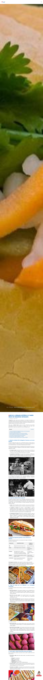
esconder (32, 429)
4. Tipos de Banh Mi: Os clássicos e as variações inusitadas (18, 434)
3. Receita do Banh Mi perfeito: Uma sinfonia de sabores (18, 433)
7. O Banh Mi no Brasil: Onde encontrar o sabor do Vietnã (18, 437)
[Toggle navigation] (41, 2)
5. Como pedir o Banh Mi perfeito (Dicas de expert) (17, 435)
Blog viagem (11, 407)
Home (7, 407)
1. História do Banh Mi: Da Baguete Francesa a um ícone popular (19, 431)
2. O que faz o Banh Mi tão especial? (15, 432)
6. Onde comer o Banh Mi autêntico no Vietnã (16, 436)
